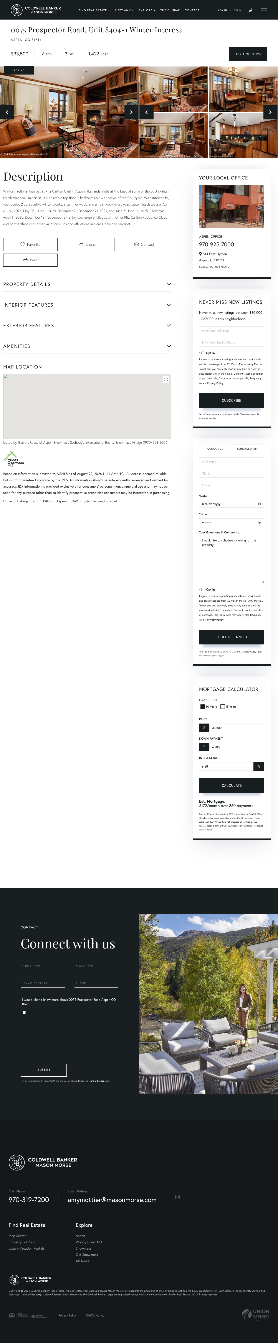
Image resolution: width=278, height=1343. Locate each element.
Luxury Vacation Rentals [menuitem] (27, 1248)
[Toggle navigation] (264, 10)
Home (7, 501)
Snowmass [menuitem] (84, 1248)
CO (35, 501)
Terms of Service (211, 655)
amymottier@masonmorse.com (112, 1199)
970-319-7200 (29, 1199)
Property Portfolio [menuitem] (22, 1242)
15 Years (231, 706)
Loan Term (208, 700)
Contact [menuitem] (192, 10)
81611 (75, 501)
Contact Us (206, 267)
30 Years (211, 706)
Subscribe (231, 400)
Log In (237, 10)
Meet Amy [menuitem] (123, 10)
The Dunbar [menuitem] (170, 10)
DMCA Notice (95, 1315)
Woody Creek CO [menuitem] (89, 1242)
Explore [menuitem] (145, 10)
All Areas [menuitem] (82, 1261)
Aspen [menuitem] (80, 1235)
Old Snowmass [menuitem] (87, 1254)
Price (203, 719)
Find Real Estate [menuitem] (93, 10)
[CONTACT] (248, 54)
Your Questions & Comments (219, 532)
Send (44, 1070)
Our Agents (222, 267)
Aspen (61, 501)
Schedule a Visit (247, 448)
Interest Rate (209, 758)
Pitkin (47, 501)
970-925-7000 (216, 244)
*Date (203, 496)
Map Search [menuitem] (17, 1235)
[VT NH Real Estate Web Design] (255, 1315)
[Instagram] (177, 1197)
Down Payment (211, 738)
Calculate (232, 785)
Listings (22, 501)
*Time (203, 514)
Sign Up (222, 10)
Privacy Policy (215, 383)
